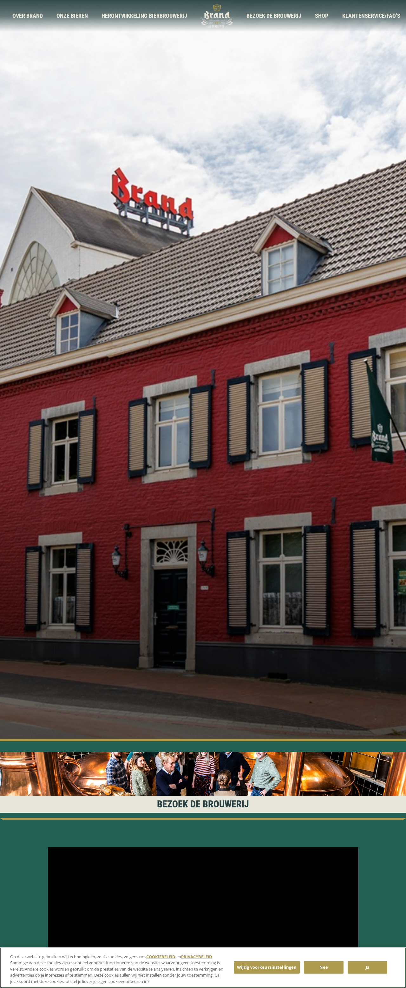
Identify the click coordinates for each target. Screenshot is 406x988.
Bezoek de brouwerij (273, 15)
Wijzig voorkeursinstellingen (267, 967)
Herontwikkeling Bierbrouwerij (144, 15)
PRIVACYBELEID (196, 956)
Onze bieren (72, 15)
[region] (203, 967)
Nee (323, 967)
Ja (368, 967)
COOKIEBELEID (160, 956)
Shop (321, 15)
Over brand (27, 15)
